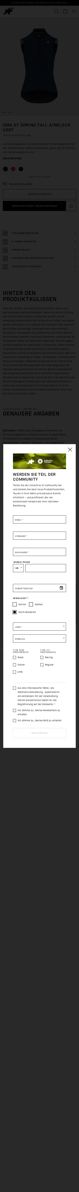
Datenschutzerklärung (30, 692)
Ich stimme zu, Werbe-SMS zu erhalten (40, 720)
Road (20, 657)
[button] (39, 626)
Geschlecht (21, 598)
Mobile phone (22, 562)
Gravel (21, 664)
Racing (49, 657)
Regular (49, 664)
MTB (20, 672)
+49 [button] (16, 568)
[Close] (70, 449)
